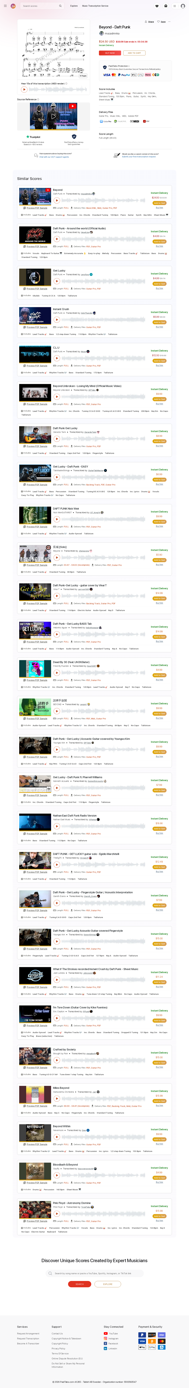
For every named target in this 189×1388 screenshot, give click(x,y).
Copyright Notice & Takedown (66, 1338)
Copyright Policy (60, 1343)
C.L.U (56, 347)
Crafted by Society (64, 1049)
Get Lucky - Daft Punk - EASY (70, 466)
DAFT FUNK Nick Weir (66, 508)
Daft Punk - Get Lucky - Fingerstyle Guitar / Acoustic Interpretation (93, 892)
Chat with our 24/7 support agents (54, 157)
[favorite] (157, 6)
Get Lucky (59, 270)
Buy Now (110, 53)
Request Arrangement (28, 1333)
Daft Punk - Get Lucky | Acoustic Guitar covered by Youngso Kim (91, 739)
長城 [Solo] (59, 547)
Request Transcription (28, 1338)
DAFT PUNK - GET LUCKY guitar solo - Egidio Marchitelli (86, 854)
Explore (107, 1284)
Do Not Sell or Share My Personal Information (68, 1365)
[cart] (165, 6)
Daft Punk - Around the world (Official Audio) (79, 228)
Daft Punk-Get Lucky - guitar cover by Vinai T (80, 585)
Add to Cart (134, 53)
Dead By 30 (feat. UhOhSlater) (71, 662)
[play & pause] (24, 89)
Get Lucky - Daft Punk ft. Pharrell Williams (77, 777)
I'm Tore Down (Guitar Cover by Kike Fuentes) (80, 1007)
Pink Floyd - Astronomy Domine (72, 1203)
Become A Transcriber (28, 1343)
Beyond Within (61, 1126)
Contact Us (57, 1333)
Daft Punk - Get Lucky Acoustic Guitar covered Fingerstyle (88, 930)
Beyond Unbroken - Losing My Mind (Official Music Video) (87, 386)
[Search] (60, 6)
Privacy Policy (58, 1348)
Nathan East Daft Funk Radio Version (75, 815)
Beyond (57, 190)
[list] (174, 6)
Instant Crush (61, 309)
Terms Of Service (60, 1353)
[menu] (5, 6)
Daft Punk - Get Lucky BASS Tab (72, 623)
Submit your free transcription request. (139, 157)
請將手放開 (60, 700)
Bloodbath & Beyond (65, 1164)
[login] (182, 6)
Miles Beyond (61, 1088)
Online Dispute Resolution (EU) (67, 1358)
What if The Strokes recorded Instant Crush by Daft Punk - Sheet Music (95, 969)
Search (80, 1284)
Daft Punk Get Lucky (65, 428)
